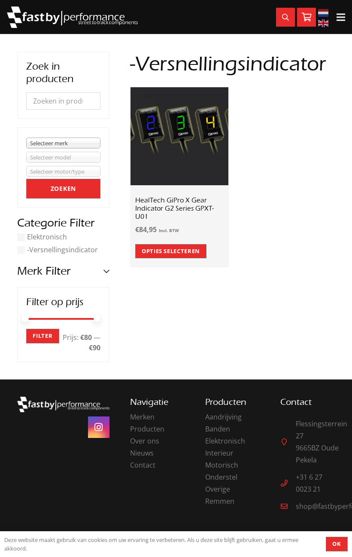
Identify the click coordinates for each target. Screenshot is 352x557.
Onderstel (221, 477)
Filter (42, 336)
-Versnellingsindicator (62, 249)
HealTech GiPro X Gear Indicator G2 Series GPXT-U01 (174, 208)
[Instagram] (98, 427)
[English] (324, 22)
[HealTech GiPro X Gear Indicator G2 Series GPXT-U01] (179, 93)
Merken (142, 417)
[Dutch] (324, 12)
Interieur (219, 453)
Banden (217, 429)
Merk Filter (43, 271)
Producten (147, 429)
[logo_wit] (72, 17)
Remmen (219, 501)
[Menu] (341, 17)
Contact (142, 465)
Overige (217, 489)
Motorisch (221, 465)
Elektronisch (47, 237)
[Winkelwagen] (306, 17)
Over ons (144, 441)
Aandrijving (223, 417)
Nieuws (142, 453)
